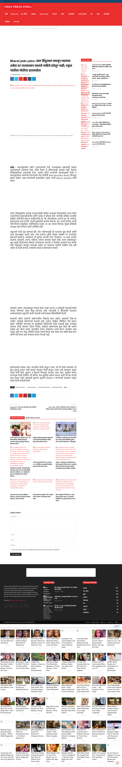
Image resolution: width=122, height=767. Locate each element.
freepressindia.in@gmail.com (18, 600)
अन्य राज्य (16, 22)
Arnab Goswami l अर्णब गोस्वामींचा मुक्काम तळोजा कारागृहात (101, 114)
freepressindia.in (31, 387)
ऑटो (98, 14)
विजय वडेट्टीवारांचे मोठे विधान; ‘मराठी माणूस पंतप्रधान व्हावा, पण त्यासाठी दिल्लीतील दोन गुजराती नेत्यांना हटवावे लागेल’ (65, 498)
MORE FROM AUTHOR (33, 418)
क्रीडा (62, 14)
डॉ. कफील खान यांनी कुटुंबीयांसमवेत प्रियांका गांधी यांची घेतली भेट (101, 85)
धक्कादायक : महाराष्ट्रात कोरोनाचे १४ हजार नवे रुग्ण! (66, 598)
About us (103, 622)
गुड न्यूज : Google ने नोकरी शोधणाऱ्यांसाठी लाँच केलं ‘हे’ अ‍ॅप (65, 607)
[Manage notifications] (117, 762)
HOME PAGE (14, 14)
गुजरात (65, 387)
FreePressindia (16, 74)
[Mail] (110, 1)
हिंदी (6, 14)
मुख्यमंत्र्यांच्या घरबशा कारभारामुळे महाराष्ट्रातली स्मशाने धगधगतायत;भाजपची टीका (100, 96)
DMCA (116, 622)
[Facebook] (104, 1)
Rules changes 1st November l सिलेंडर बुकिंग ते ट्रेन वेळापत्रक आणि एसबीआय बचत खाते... (101, 134)
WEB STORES (44, 14)
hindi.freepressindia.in (44, 387)
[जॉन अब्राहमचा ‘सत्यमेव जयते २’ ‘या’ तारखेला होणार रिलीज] (48, 594)
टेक (92, 14)
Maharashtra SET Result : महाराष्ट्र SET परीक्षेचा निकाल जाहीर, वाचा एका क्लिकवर (101, 105)
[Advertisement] (43, 44)
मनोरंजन (54, 14)
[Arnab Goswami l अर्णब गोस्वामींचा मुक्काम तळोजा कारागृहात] (86, 119)
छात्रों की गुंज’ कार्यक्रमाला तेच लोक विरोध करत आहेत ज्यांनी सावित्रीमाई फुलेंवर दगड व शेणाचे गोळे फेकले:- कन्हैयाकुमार (66, 440)
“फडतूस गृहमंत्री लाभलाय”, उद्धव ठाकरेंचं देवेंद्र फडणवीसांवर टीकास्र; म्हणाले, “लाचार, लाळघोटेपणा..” (101, 77)
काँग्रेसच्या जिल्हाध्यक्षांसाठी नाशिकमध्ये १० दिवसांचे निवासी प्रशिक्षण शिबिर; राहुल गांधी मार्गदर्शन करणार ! (43, 440)
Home (11, 28)
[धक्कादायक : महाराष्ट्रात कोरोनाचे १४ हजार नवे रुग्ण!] (48, 600)
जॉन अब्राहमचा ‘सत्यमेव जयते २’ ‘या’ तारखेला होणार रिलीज (66, 588)
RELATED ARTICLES (17, 418)
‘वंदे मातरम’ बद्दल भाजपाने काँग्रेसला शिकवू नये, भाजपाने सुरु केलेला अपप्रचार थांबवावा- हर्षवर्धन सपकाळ (20, 497)
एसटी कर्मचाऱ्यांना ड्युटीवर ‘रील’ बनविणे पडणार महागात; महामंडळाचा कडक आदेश (43, 497)
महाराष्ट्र (33, 14)
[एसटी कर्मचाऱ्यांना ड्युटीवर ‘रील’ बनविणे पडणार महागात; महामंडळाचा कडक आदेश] (43, 486)
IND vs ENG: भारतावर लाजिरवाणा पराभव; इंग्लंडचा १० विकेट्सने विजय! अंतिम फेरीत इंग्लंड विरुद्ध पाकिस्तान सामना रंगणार (61, 409)
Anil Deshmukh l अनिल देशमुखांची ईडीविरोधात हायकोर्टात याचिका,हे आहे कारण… (102, 67)
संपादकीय (106, 14)
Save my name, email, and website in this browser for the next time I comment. (36, 549)
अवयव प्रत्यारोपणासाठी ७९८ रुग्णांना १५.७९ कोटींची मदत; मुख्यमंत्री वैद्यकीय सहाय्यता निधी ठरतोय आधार (42, 464)
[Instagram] (107, 1)
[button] (101, 1)
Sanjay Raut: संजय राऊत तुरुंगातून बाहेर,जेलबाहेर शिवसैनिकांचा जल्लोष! (23, 408)
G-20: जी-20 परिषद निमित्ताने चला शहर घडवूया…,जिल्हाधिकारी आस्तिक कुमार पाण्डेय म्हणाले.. (101, 124)
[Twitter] (116, 1)
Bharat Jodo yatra (20, 387)
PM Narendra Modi (57, 387)
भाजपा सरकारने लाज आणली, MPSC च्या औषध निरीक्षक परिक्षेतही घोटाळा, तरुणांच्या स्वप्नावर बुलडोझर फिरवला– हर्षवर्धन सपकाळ (20, 441)
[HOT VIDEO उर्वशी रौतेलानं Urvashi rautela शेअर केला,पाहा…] (86, 145)
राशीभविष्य (71, 14)
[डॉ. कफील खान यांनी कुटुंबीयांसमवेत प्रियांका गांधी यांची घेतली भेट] (86, 90)
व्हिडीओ (7, 22)
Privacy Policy (95, 622)
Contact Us (110, 622)
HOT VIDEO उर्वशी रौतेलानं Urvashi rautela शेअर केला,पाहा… (101, 143)
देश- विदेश (24, 14)
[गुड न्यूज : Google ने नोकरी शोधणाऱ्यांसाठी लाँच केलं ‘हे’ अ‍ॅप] (48, 612)
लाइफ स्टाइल (82, 14)
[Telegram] (113, 1)
